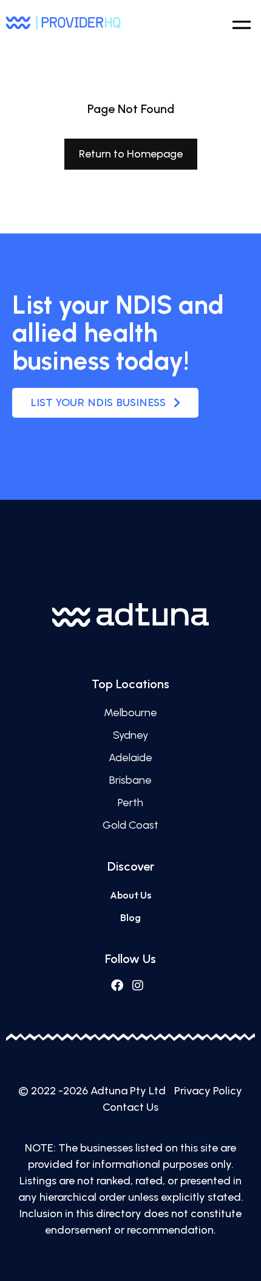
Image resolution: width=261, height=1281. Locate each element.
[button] (241, 22)
